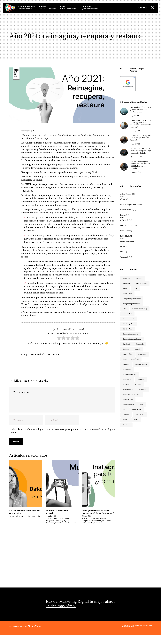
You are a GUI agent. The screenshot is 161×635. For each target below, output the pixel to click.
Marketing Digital (62, 520)
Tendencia (35, 516)
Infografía (50, 520)
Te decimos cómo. (61, 606)
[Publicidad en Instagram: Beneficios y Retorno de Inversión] (124, 140)
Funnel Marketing (128, 625)
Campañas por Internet (129, 204)
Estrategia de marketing (132, 339)
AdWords (126, 278)
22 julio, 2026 (135, 116)
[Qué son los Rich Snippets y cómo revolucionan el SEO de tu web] (124, 111)
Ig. (40, 626)
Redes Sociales (61, 523)
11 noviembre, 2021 (16, 516)
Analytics (126, 284)
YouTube (126, 425)
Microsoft (141, 379)
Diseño (66, 518)
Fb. (29, 626)
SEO (122, 252)
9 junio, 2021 (86, 516)
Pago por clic (128, 389)
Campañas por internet (132, 299)
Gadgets (126, 349)
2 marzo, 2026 (135, 172)
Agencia (139, 278)
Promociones (96, 520)
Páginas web (128, 400)
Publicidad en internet (131, 395)
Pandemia (142, 389)
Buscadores (127, 294)
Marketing (127, 369)
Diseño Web (127, 329)
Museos (126, 384)
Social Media (137, 410)
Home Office (127, 354)
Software (126, 415)
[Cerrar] (152, 7)
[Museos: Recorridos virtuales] (62, 483)
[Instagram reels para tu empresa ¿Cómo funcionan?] (98, 483)
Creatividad (127, 314)
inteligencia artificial (131, 359)
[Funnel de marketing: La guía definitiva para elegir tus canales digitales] (124, 152)
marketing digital (129, 374)
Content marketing (139, 309)
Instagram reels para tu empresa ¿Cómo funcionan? (98, 512)
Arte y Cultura (53, 518)
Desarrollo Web (126, 210)
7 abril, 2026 (135, 144)
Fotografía (140, 344)
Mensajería (127, 379)
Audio (125, 289)
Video (136, 420)
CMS (124, 309)
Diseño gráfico (128, 324)
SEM (122, 247)
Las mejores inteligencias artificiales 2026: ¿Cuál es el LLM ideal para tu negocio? (140, 164)
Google (138, 349)
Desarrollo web (128, 319)
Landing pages (141, 364)
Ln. (33, 626)
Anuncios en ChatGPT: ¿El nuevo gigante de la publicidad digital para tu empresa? (140, 123)
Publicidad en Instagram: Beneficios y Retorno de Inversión (140, 137)
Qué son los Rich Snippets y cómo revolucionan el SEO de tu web (140, 109)
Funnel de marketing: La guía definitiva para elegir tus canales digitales (140, 150)
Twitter (125, 420)
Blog (29, 516)
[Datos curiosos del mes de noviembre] (25, 483)
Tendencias (140, 415)
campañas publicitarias (132, 304)
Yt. (36, 626)
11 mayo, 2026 (135, 131)
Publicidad (50, 523)
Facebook (126, 344)
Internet (126, 364)
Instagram (142, 354)
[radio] (59, 338)
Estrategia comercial (130, 334)
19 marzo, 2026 (136, 157)
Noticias (138, 384)
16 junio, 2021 (51, 516)
